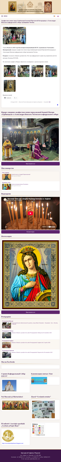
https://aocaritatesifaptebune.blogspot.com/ (12, 443)
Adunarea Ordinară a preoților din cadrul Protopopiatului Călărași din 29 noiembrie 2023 (31, 332)
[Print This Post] (57, 105)
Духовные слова (6, 182)
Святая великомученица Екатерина (19, 184)
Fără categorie (5, 172)
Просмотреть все (30, 163)
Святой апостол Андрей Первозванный (20, 174)
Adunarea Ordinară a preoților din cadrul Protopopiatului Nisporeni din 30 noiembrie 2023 (31, 352)
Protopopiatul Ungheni (7, 340)
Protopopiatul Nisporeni (8, 350)
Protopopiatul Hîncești (7, 321)
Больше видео (30, 231)
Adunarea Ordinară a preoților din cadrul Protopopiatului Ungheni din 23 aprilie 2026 (30, 342)
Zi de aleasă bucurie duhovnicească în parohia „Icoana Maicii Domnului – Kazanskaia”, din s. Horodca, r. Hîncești (34, 323)
